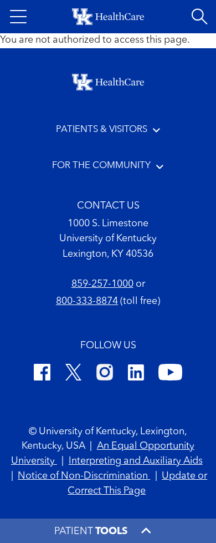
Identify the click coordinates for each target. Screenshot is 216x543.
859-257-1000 (102, 284)
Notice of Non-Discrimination (84, 476)
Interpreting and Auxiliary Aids (136, 461)
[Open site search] (199, 16)
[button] (18, 16)
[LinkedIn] (136, 374)
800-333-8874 (87, 301)
